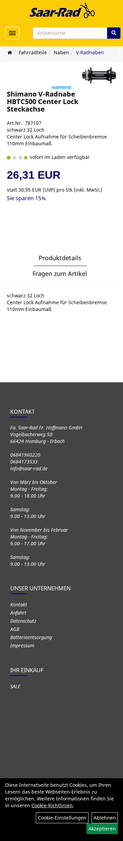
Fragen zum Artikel (59, 273)
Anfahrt (18, 612)
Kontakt (18, 604)
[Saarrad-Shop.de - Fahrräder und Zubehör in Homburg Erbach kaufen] (61, 10)
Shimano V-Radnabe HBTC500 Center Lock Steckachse (42, 101)
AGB (14, 629)
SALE (15, 686)
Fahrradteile (33, 52)
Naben (61, 52)
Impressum (22, 645)
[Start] (10, 52)
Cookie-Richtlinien (52, 805)
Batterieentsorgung (31, 637)
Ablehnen (105, 817)
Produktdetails (60, 258)
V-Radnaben (90, 52)
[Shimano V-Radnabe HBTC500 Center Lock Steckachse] (99, 75)
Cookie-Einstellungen (62, 817)
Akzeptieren (102, 828)
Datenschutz (23, 621)
